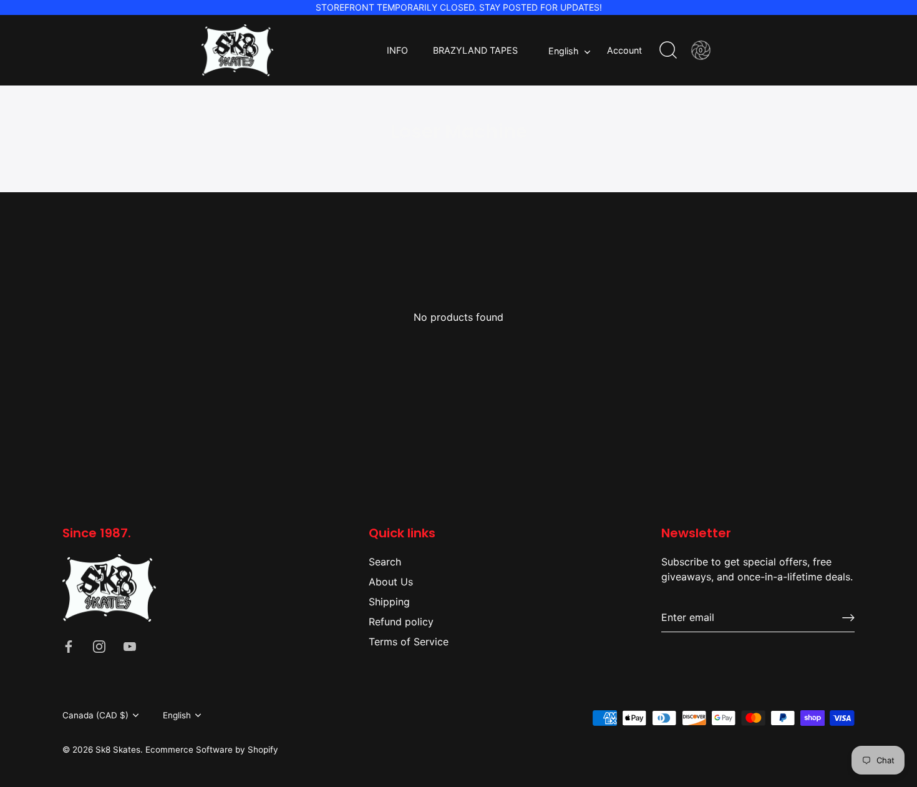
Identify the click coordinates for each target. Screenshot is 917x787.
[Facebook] (68, 645)
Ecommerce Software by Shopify (211, 750)
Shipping (389, 601)
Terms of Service (409, 641)
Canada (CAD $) (95, 715)
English (563, 51)
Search (385, 561)
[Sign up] (848, 617)
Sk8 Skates (117, 750)
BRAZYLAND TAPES (475, 50)
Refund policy (401, 621)
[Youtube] (130, 645)
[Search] (668, 50)
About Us (391, 581)
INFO (397, 50)
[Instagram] (99, 645)
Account (624, 50)
